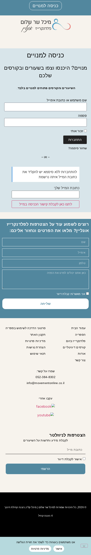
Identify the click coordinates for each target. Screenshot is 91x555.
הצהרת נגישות (36, 347)
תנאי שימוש (38, 353)
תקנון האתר (38, 334)
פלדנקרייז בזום (75, 341)
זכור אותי (77, 131)
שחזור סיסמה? (77, 148)
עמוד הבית (78, 328)
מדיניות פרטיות (35, 341)
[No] (84, 546)
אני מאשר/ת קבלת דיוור (71, 293)
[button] (83, 36)
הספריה (80, 334)
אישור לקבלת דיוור (70, 459)
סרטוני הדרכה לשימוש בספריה (26, 328)
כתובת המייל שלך (66, 188)
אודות (81, 353)
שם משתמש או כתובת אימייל (67, 100)
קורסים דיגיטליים (74, 347)
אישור (58, 548)
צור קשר (80, 360)
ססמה (82, 115)
